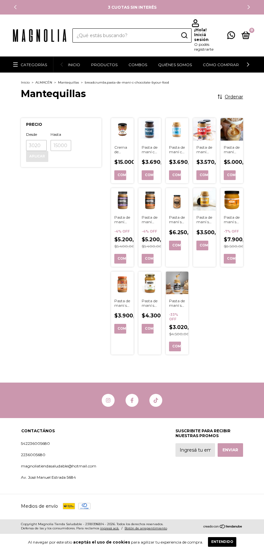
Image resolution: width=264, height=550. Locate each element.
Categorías (34, 64)
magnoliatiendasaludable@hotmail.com (58, 466)
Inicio (74, 64)
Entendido (222, 542)
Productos (104, 64)
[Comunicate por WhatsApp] (231, 36)
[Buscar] (184, 35)
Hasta (56, 134)
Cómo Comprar (221, 64)
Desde (31, 134)
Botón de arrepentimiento (146, 528)
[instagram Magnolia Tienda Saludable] (108, 400)
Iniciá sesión (201, 37)
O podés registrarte (203, 47)
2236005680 (33, 454)
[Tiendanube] (223, 527)
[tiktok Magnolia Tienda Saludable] (155, 400)
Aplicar (37, 156)
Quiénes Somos (175, 64)
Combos (137, 64)
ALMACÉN (43, 82)
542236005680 (35, 443)
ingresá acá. (109, 528)
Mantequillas (68, 82)
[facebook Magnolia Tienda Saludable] (132, 400)
